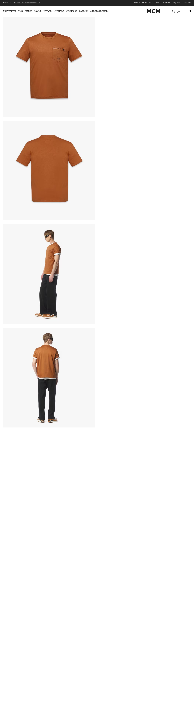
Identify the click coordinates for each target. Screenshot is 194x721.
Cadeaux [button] (83, 11)
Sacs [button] (20, 11)
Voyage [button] (47, 11)
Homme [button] (37, 11)
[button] (49, 66)
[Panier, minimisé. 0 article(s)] (189, 11)
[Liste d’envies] (184, 11)
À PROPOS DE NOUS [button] (99, 11)
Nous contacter (163, 3)
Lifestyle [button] (59, 11)
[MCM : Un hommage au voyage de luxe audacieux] (154, 13)
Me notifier (144, 52)
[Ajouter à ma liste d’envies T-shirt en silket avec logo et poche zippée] (173, 20)
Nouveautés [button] (9, 11)
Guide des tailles (120, 39)
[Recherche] (173, 11)
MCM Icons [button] (71, 11)
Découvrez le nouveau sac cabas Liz (27, 3)
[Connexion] (178, 11)
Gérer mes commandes (143, 3)
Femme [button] (28, 11)
